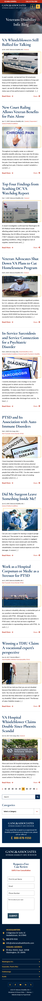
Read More (6, 96)
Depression (33, 121)
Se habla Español (10, 1)
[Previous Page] (2, 788)
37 (30, 789)
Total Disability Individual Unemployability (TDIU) (16, 659)
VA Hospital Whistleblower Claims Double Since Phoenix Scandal (19, 724)
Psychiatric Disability (34, 354)
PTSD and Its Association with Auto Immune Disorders (19, 422)
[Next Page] (36, 788)
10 (5, 789)
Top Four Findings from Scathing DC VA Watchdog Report (20, 189)
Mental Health (23, 354)
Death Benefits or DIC (25, 352)
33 (16, 789)
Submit (13, 915)
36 (27, 789)
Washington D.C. (7, 962)
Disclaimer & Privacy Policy (16, 992)
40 (34, 789)
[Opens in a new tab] (10, 985)
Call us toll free (31, 1)
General (26, 49)
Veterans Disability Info (22, 990)
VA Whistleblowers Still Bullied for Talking (20, 42)
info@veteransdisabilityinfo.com (20, 943)
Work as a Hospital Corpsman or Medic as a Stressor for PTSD (20, 571)
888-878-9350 (22, 838)
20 (9, 789)
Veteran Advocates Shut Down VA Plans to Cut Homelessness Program (20, 263)
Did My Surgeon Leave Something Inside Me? (19, 496)
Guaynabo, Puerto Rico (10, 967)
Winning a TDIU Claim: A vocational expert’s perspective (20, 648)
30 (12, 789)
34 (20, 789)
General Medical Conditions (10, 123)
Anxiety (27, 121)
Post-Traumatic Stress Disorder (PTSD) (13, 433)
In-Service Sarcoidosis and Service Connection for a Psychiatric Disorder (20, 340)
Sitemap (29, 992)
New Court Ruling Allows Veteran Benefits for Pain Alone (20, 112)
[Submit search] (37, 797)
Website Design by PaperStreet (21, 995)
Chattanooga (6, 972)
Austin (4, 977)
